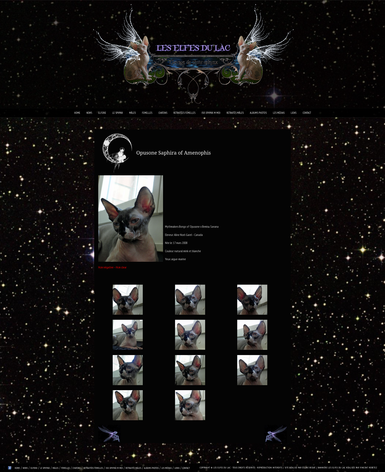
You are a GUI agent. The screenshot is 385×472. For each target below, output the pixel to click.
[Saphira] (127, 300)
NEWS (89, 113)
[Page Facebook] (9, 468)
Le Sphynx (117, 113)
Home (77, 113)
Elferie (102, 113)
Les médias (279, 113)
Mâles (132, 113)
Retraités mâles (235, 113)
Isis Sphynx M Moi (211, 113)
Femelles (147, 113)
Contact (307, 113)
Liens (293, 113)
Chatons (162, 113)
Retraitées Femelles (184, 113)
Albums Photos (258, 113)
